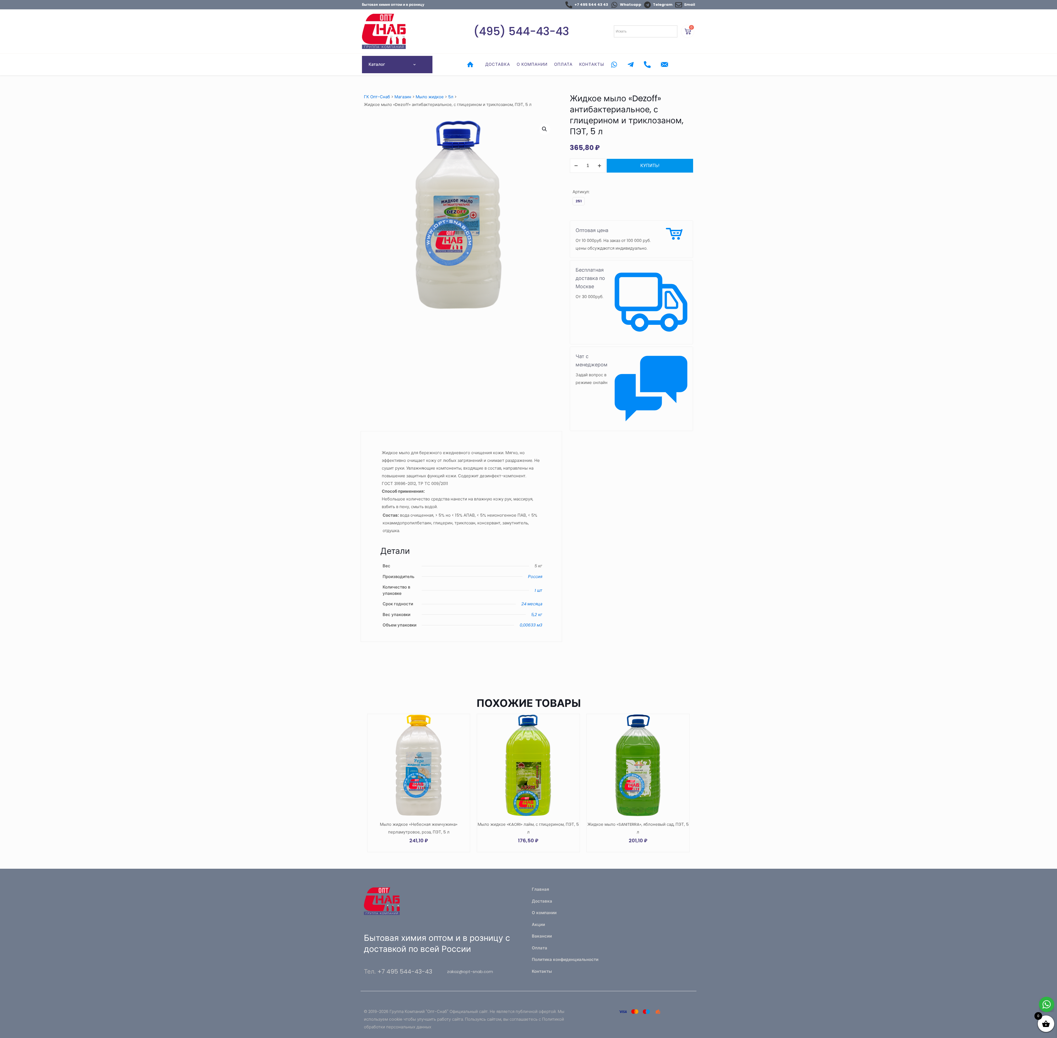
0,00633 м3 (531, 625)
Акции (538, 924)
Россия (535, 576)
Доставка (542, 901)
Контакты (542, 971)
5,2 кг (536, 614)
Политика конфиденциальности (565, 959)
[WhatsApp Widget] (1046, 1004)
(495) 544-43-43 (521, 31)
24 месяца (531, 604)
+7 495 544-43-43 (404, 971)
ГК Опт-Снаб (377, 97)
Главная (540, 889)
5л (450, 97)
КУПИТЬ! (650, 165)
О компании (544, 913)
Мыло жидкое (430, 97)
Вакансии (542, 936)
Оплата (539, 948)
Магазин (402, 97)
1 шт (538, 590)
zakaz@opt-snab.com (470, 971)
